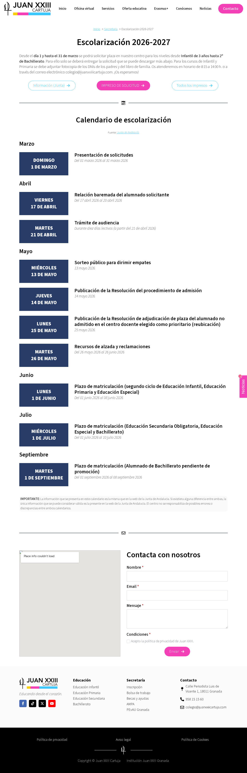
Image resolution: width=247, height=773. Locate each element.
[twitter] (42, 703)
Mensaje (135, 606)
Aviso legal (123, 739)
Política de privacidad (52, 739)
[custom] (32, 703)
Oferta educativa (134, 8)
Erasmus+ (161, 8)
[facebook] (23, 703)
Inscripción (134, 687)
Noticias (205, 8)
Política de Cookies (195, 739)
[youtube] (52, 703)
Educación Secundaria (89, 698)
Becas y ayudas (138, 698)
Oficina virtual (84, 8)
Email (133, 587)
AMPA (130, 704)
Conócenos (184, 8)
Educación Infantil (86, 687)
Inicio (62, 8)
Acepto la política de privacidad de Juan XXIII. (162, 641)
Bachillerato (82, 704)
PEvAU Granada (138, 709)
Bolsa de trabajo (138, 693)
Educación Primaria (86, 693)
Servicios (108, 8)
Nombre (135, 567)
